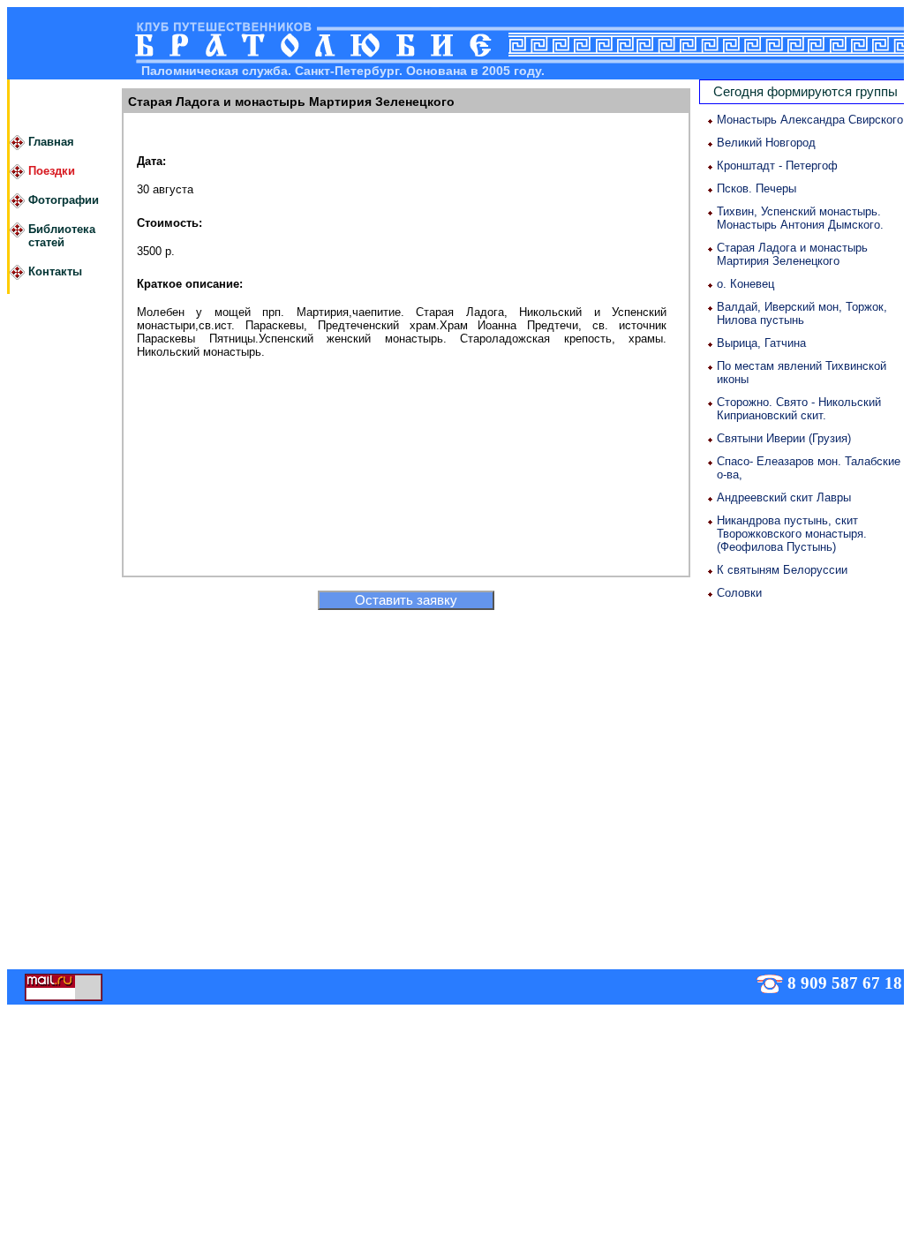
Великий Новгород (766, 142)
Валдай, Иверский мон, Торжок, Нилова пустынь (802, 313)
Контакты (55, 271)
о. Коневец (745, 283)
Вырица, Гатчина (761, 343)
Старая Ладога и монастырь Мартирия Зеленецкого (792, 254)
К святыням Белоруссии (782, 569)
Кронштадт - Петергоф (777, 165)
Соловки (739, 592)
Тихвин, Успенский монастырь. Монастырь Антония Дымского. (800, 218)
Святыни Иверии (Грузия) (784, 438)
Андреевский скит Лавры (784, 497)
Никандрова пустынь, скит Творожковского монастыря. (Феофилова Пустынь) (792, 533)
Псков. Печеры (756, 188)
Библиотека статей (61, 235)
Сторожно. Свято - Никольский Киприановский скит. (799, 408)
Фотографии (63, 200)
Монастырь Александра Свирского (810, 119)
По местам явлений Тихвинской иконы (801, 372)
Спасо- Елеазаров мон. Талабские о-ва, (808, 468)
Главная (51, 141)
